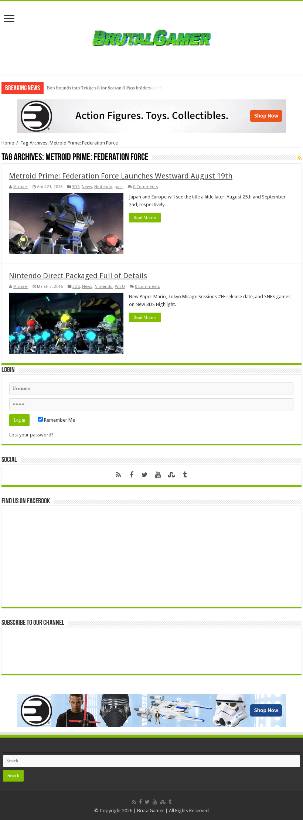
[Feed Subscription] (299, 158)
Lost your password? (31, 435)
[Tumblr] (185, 475)
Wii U (120, 286)
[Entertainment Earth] (151, 115)
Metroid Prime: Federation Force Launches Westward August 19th (120, 175)
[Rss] (118, 475)
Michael (20, 186)
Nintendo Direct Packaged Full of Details (78, 275)
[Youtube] (158, 475)
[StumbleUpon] (171, 475)
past (119, 186)
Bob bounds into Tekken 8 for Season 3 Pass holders (99, 88)
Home (7, 143)
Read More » (144, 217)
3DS (75, 186)
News (87, 186)
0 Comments (145, 186)
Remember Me (59, 420)
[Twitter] (145, 475)
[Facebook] (131, 475)
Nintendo (103, 186)
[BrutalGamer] (151, 36)
